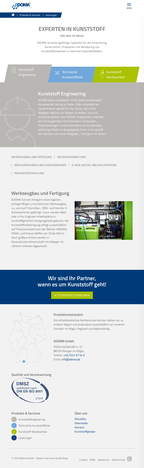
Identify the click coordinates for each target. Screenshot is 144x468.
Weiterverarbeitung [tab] (71, 157)
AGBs (93, 460)
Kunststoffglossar (85, 431)
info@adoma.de (70, 359)
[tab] (28, 73)
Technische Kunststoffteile (34, 425)
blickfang (63, 458)
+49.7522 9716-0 (74, 355)
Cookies (83, 460)
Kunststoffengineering (31, 419)
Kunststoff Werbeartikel (32, 432)
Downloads (81, 423)
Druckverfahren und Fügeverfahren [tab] (40, 165)
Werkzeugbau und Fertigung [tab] (31, 157)
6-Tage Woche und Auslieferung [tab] (94, 165)
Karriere (79, 427)
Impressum (104, 460)
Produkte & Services (29, 15)
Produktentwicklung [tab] (29, 173)
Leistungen (51, 15)
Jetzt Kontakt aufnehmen (72, 295)
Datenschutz (118, 460)
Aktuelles (80, 419)
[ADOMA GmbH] (21, 6)
